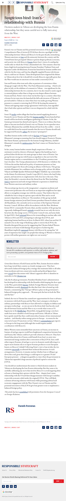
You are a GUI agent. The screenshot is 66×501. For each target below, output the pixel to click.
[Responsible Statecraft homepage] (20, 466)
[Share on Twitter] (43, 44)
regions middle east (9, 40)
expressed (24, 230)
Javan (45, 135)
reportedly (16, 349)
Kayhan (36, 135)
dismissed (24, 287)
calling (24, 131)
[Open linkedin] (15, 486)
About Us (4, 470)
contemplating (46, 321)
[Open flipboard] (17, 2)
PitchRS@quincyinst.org (49, 470)
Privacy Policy (12, 470)
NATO (7, 181)
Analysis (7, 37)
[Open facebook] (13, 2)
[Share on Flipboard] (56, 44)
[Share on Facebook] (47, 44)
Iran (22, 57)
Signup (58, 481)
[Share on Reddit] (51, 44)
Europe (25, 284)
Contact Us (38, 470)
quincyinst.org (60, 2)
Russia (29, 62)
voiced (10, 273)
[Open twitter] (9, 2)
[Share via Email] (60, 44)
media (14, 114)
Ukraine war (21, 276)
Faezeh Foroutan (10, 43)
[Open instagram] (11, 486)
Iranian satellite (38, 117)
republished (23, 392)
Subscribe (52, 256)
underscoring (27, 143)
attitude (31, 210)
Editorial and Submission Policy (25, 470)
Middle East (16, 37)
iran (17, 40)
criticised (23, 215)
